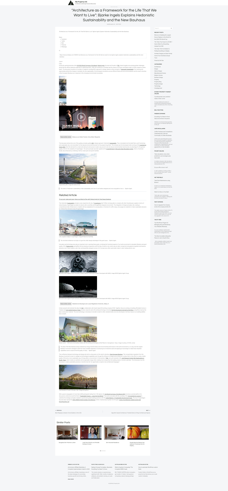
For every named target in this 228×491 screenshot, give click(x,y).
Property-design (158, 84)
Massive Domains (159, 113)
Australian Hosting (143, 464)
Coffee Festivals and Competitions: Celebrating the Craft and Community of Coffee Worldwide (163, 133)
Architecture (114, 6)
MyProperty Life (111, 24)
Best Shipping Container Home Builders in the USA (68, 412)
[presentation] (67, 432)
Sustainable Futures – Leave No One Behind (91, 396)
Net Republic (158, 177)
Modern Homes (158, 75)
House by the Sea (159, 60)
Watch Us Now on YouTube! (161, 192)
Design (156, 69)
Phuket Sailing (159, 151)
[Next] (147, 437)
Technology (157, 86)
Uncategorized (158, 88)
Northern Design (158, 77)
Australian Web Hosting (121, 464)
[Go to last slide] (58, 437)
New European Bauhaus (116, 354)
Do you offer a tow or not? (161, 167)
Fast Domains (158, 202)
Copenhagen (97, 203)
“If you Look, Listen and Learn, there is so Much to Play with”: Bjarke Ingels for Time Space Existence (85, 199)
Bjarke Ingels (101, 65)
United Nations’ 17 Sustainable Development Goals (119, 398)
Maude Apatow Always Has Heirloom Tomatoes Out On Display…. (137, 444)
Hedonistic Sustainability (127, 69)
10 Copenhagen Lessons (134, 396)
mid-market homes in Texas (73, 310)
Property (156, 79)
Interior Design (158, 71)
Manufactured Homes (160, 73)
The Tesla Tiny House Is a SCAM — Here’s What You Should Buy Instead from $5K (163, 44)
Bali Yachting (158, 110)
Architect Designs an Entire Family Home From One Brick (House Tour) (163, 56)
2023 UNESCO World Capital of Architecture (84, 399)
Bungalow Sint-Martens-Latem (67, 442)
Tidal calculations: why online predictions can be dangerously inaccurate (162, 156)
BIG (118, 65)
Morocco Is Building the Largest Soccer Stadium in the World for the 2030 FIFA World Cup (162, 37)
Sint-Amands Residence (112, 442)
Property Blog (157, 81)
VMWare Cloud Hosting (73, 464)
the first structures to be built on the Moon (122, 310)
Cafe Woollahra (159, 128)
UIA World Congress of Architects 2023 (115, 394)
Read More (71, 479)
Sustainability (113, 143)
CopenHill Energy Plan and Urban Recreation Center (119, 149)
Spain (64, 360)
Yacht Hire (157, 219)
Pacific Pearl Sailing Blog (97, 464)
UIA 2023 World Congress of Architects (87, 65)
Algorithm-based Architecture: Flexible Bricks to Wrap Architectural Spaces (130, 412)
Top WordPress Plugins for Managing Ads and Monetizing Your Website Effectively (162, 224)
